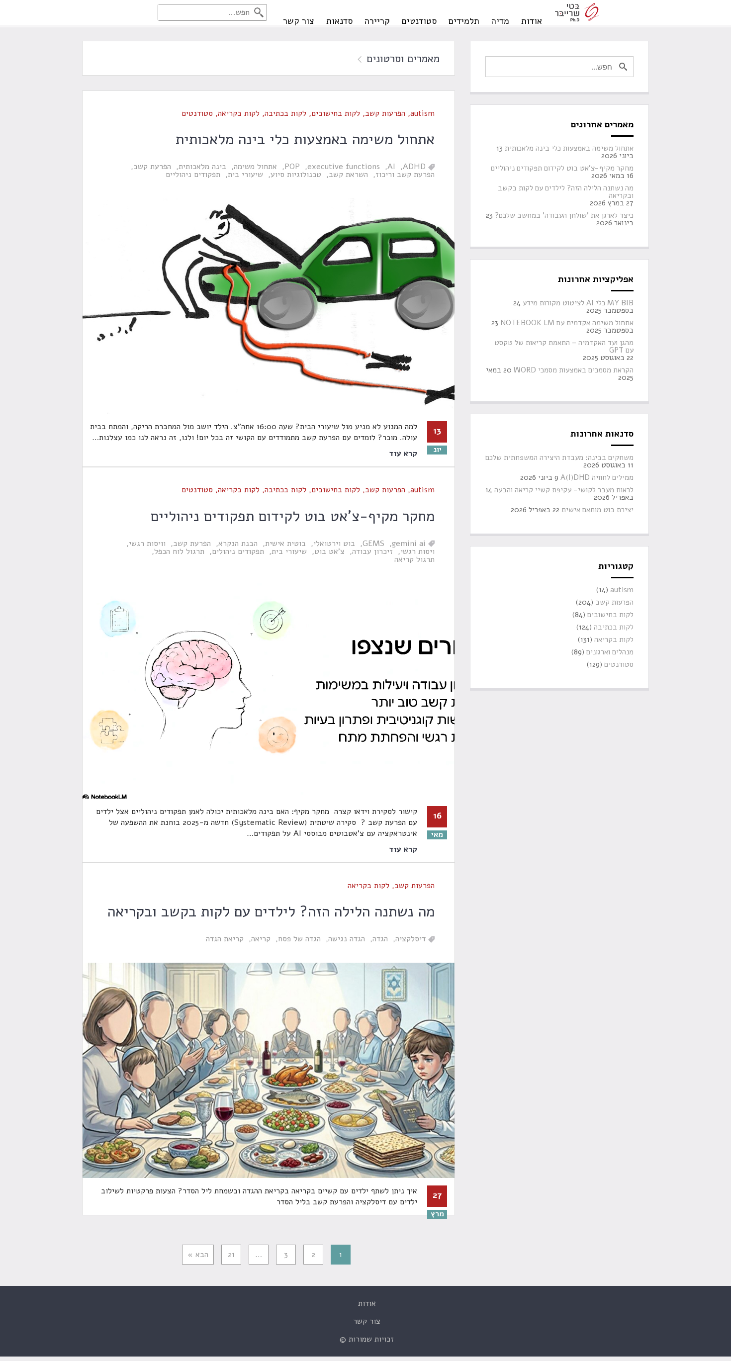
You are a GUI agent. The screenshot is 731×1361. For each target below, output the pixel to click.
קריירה (377, 21)
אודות (531, 21)
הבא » (197, 1254)
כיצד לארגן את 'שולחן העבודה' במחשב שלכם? (564, 215)
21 (231, 1254)
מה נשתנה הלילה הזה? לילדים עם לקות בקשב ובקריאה (271, 912)
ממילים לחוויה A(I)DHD (597, 477)
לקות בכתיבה (285, 113)
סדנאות (339, 21)
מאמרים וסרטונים (403, 59)
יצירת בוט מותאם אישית (597, 510)
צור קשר (298, 21)
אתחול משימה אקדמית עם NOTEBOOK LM (567, 323)
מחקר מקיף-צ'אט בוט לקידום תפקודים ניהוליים (293, 516)
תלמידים (464, 21)
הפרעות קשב (385, 113)
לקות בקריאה (239, 113)
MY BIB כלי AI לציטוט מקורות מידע (578, 303)
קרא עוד (403, 453)
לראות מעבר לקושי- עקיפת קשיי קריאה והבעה (564, 490)
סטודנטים (419, 21)
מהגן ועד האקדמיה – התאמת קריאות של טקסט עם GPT (564, 346)
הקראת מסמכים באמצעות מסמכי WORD (574, 370)
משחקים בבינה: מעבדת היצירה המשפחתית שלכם (559, 457)
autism (422, 113)
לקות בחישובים (335, 113)
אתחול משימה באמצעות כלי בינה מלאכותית (305, 139)
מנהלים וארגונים (610, 652)
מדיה (500, 21)
